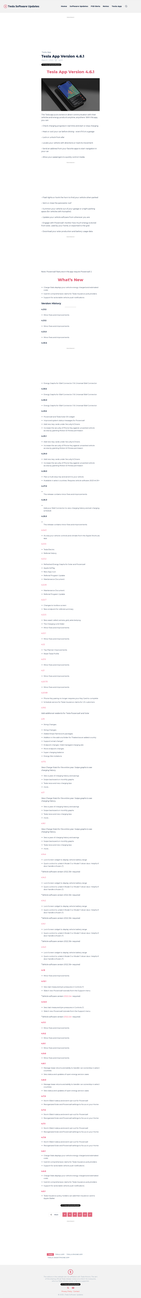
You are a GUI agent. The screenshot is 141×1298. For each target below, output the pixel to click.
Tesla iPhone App (74, 1254)
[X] (70, 1214)
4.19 (43, 719)
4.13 (43, 970)
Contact (76, 1291)
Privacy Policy (66, 1291)
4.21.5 (43, 659)
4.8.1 (43, 1063)
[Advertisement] (70, 33)
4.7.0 (43, 1137)
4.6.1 (43, 1151)
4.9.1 (43, 1043)
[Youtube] (73, 1288)
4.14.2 (43, 901)
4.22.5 (43, 615)
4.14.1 (43, 924)
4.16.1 (43, 823)
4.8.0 (43, 1080)
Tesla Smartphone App (58, 1258)
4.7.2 (43, 1110)
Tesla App (46, 52)
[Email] (85, 1214)
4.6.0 (43, 1171)
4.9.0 (43, 1053)
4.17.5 (43, 762)
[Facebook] (64, 1214)
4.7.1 (43, 1124)
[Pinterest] (75, 1214)
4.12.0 (44, 1002)
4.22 (43, 644)
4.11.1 (43, 1022)
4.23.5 (43, 544)
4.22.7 (43, 600)
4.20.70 (44, 682)
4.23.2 (43, 559)
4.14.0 (43, 947)
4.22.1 (43, 633)
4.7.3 (43, 1096)
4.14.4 (43, 854)
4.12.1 (43, 981)
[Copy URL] (90, 1214)
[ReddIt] (80, 1214)
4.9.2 (43, 1033)
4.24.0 (43, 530)
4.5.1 (43, 1191)
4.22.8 (43, 585)
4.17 (43, 793)
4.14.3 (43, 877)
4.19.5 (43, 708)
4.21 (43, 670)
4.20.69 (44, 693)
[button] (126, 6)
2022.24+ (68, 996)
